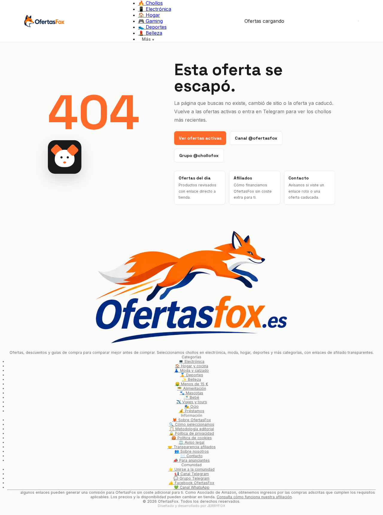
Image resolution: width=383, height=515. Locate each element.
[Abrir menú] (358, 21)
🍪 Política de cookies (191, 438)
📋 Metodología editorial (191, 429)
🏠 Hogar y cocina (191, 366)
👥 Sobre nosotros (191, 451)
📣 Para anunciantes (191, 460)
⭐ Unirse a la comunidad (191, 469)
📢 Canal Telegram (191, 474)
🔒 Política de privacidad (191, 433)
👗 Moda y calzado (191, 370)
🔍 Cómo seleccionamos (191, 424)
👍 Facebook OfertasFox (191, 483)
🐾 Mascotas (191, 393)
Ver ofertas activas (200, 138)
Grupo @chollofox (199, 155)
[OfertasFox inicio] (44, 21)
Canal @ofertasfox (256, 138)
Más (146, 39)
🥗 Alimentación (191, 388)
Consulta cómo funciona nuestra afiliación (254, 497)
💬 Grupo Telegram (191, 478)
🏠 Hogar (149, 15)
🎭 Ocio (191, 406)
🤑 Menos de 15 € (191, 384)
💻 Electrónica (191, 361)
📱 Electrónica (154, 9)
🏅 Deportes (191, 375)
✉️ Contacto (191, 456)
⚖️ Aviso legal (191, 442)
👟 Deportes (152, 27)
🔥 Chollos (150, 3)
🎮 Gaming (150, 21)
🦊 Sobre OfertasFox (191, 420)
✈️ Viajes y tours (191, 402)
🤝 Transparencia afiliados (192, 447)
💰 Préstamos (191, 411)
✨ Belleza (191, 379)
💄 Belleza (150, 33)
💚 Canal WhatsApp (191, 487)
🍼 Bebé (191, 397)
